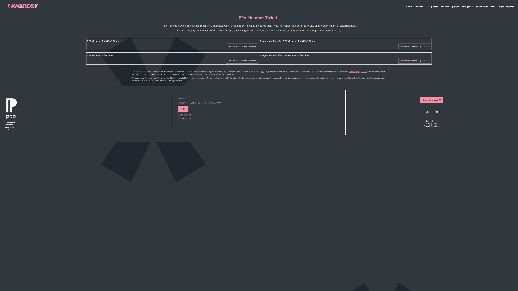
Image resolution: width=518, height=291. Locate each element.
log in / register (506, 6)
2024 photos (432, 6)
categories (467, 6)
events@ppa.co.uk (185, 118)
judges (455, 6)
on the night (482, 6)
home (409, 6)
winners (419, 6)
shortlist (445, 6)
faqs (493, 6)
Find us (183, 109)
